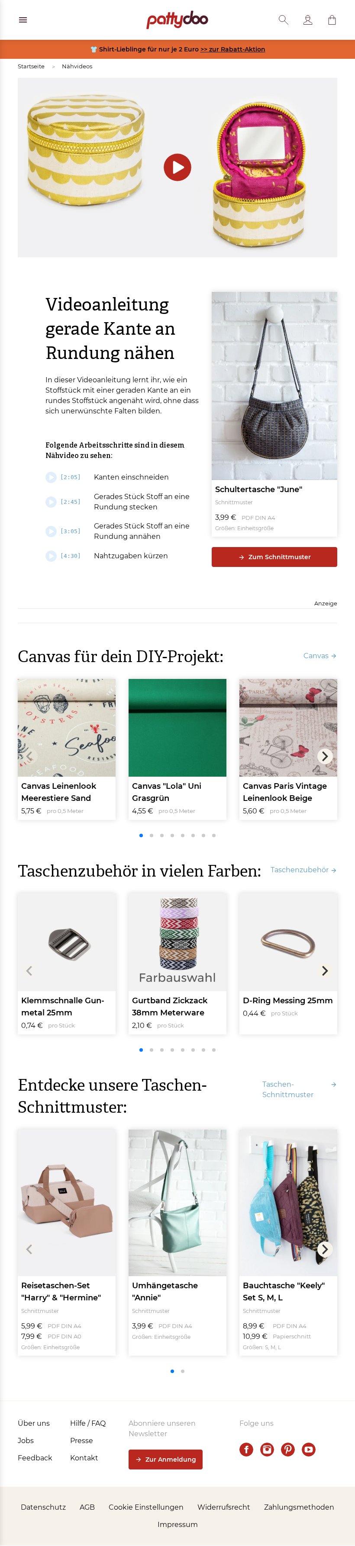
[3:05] (70, 531)
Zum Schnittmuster (279, 557)
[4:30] (70, 556)
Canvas (316, 656)
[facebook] (246, 1449)
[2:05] (70, 477)
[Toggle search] (283, 20)
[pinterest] (288, 1449)
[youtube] (309, 1449)
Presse (81, 1441)
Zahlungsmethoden (299, 1507)
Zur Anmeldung (170, 1459)
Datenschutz (43, 1507)
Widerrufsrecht (223, 1507)
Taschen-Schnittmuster (287, 1089)
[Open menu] (23, 20)
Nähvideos (77, 66)
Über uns (34, 1423)
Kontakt (84, 1458)
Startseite (31, 66)
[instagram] (267, 1449)
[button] (332, 20)
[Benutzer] (308, 20)
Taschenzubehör (300, 870)
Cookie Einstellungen (146, 1507)
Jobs (26, 1441)
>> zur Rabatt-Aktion (232, 49)
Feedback (35, 1458)
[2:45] (70, 502)
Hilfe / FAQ (88, 1423)
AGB (87, 1507)
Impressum (178, 1524)
